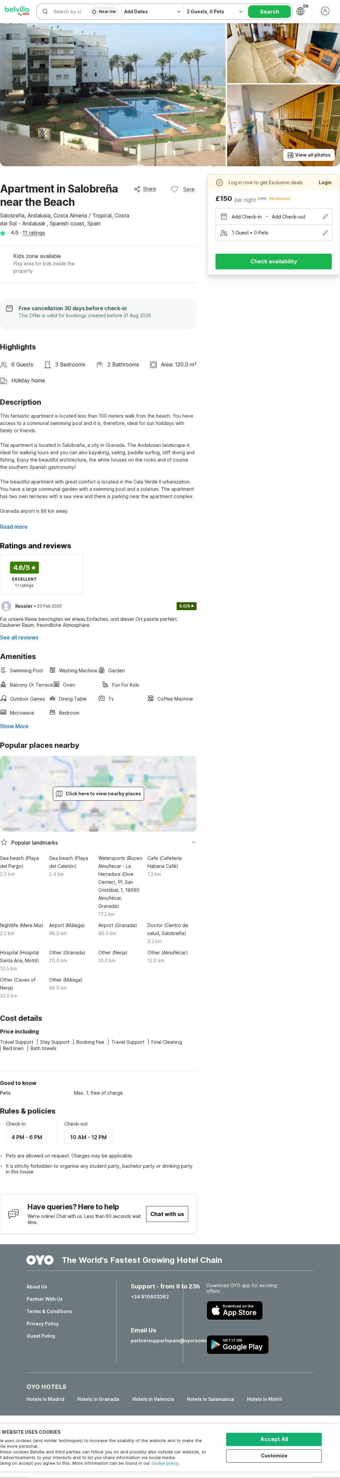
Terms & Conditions (49, 1311)
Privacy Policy (43, 1323)
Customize (274, 1455)
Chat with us (167, 1214)
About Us (37, 1286)
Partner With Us (45, 1299)
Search (269, 11)
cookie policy (164, 1463)
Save (189, 189)
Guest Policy (41, 1336)
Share (149, 189)
